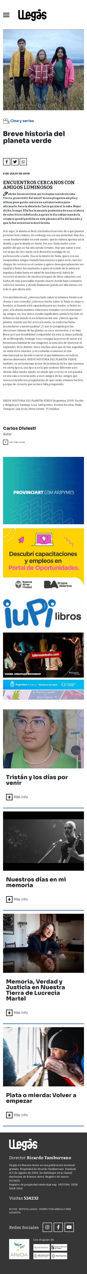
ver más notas (14, 442)
